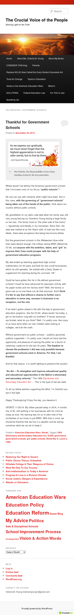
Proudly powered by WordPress (37, 608)
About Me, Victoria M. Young (30, 58)
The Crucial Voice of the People (37, 20)
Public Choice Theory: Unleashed (23, 460)
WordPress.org (14, 579)
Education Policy (25, 504)
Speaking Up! (12, 99)
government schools (16, 438)
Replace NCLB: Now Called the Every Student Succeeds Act (34, 72)
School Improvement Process (33, 531)
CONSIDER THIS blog (16, 65)
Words (45, 432)
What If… (52, 85)
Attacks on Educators (17, 482)
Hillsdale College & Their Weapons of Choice (30, 464)
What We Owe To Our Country (21, 467)
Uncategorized (12, 539)
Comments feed (14, 575)
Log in (9, 568)
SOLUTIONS (12, 92)
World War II (52, 438)
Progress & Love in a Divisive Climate (26, 475)
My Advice (17, 520)
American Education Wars (28, 432)
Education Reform (27, 512)
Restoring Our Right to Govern (22, 456)
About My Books (56, 58)
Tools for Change (14, 79)
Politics (36, 520)
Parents (36, 65)
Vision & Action (34, 538)
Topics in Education (37, 79)
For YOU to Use (57, 92)
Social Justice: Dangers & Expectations (26, 478)
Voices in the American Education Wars (24, 85)
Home (9, 58)
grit (28, 438)
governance (60, 435)
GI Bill (50, 435)
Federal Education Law (34, 92)
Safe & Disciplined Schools (22, 526)
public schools (38, 438)
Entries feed (12, 572)
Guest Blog (56, 513)
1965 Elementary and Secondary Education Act (34, 434)
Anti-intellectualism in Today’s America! (27, 471)
